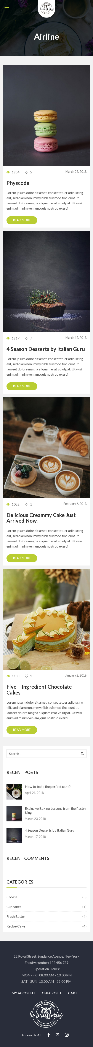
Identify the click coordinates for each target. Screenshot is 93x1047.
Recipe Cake (15, 926)
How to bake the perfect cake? (48, 786)
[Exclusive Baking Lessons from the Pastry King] (46, 115)
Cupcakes (13, 907)
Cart (72, 993)
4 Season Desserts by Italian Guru (45, 349)
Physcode (17, 183)
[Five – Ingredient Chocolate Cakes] (46, 619)
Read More (22, 220)
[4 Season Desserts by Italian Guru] (46, 281)
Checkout (52, 993)
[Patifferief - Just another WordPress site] (46, 8)
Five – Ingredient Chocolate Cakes (39, 689)
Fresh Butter (15, 916)
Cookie (11, 897)
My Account (23, 993)
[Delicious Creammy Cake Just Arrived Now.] (46, 447)
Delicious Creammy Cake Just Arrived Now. (41, 518)
